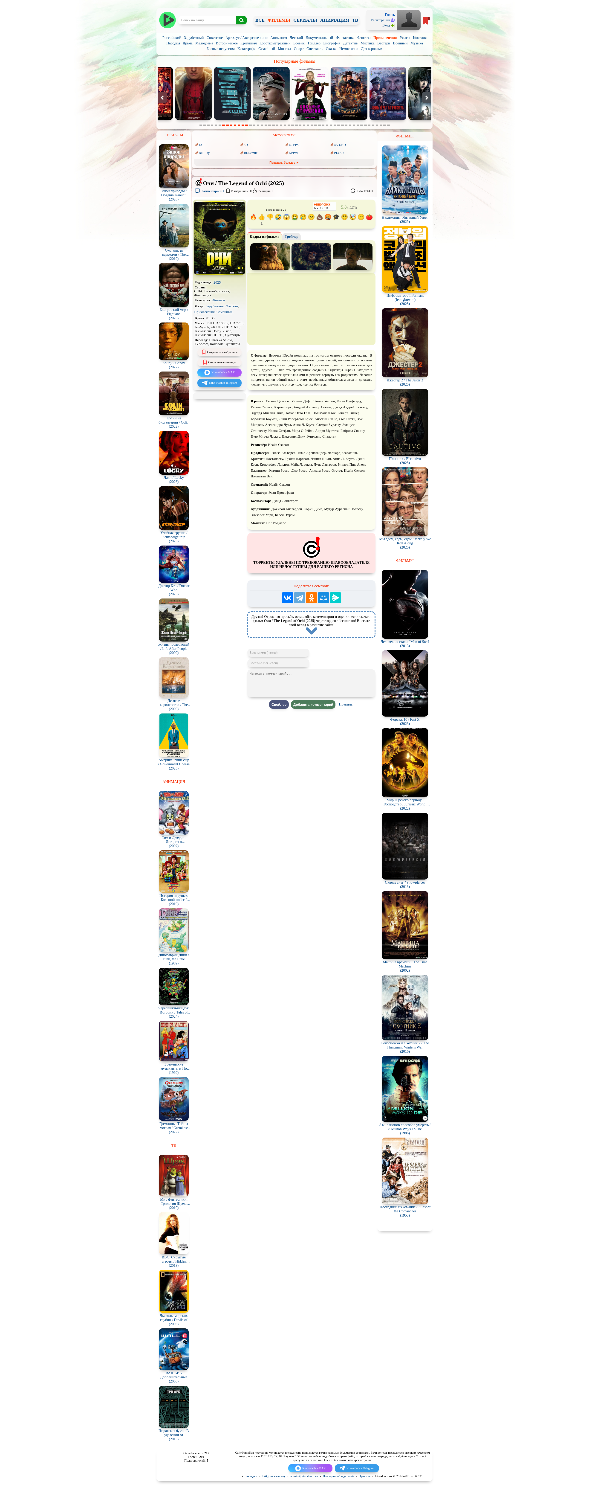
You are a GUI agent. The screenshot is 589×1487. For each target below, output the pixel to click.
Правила (345, 704)
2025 (217, 282)
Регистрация (380, 20)
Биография (331, 43)
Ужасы (405, 38)
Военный (400, 43)
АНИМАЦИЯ (334, 20)
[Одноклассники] (311, 597)
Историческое (227, 43)
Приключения (385, 38)
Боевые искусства (221, 49)
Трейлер (291, 236)
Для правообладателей (338, 1476)
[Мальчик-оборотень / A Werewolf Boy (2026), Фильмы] (333, 119)
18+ (201, 145)
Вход (386, 25)
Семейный (266, 49)
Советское (215, 38)
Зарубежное (214, 306)
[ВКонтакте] (287, 597)
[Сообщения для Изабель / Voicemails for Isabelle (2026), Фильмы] (371, 119)
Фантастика (345, 38)
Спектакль (314, 49)
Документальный (319, 38)
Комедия (420, 38)
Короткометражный (275, 43)
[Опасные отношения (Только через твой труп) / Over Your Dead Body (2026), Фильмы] (216, 119)
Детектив (350, 43)
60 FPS (294, 145)
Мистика (368, 43)
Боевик (299, 43)
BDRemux (250, 153)
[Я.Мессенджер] (335, 597)
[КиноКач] (167, 20)
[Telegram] (299, 597)
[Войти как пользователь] (409, 19)
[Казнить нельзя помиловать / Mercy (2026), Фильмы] (410, 119)
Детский (296, 38)
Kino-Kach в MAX (223, 372)
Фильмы (218, 300)
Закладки (251, 1476)
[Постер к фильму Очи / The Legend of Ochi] (219, 274)
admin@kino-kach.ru (304, 1476)
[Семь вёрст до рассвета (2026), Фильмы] (294, 119)
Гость (390, 14)
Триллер (313, 43)
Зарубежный (194, 38)
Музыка (416, 43)
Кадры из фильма (264, 236)
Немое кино (348, 49)
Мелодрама (204, 43)
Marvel (293, 153)
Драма (188, 43)
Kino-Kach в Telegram (223, 382)
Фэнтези (364, 38)
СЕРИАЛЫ (305, 20)
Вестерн (383, 43)
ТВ (355, 20)
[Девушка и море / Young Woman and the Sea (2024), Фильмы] (177, 119)
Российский (171, 38)
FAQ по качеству (274, 1476)
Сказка (331, 49)
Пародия (173, 43)
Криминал (248, 43)
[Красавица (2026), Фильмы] (255, 119)
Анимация (278, 38)
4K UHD (340, 145)
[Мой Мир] (323, 597)
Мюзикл (284, 49)
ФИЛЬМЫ (279, 20)
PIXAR (339, 153)
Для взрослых (372, 49)
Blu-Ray (204, 153)
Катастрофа (246, 49)
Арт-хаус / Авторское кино (246, 38)
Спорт (299, 49)
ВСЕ (260, 20)
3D (246, 145)
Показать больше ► (284, 162)
